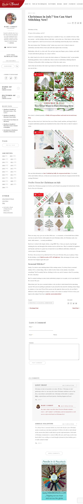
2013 (12, 174)
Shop (65, 4)
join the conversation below (53, 294)
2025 (11, 156)
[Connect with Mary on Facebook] (6, 78)
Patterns (52, 4)
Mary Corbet (47, 405)
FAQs (3, 203)
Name (30, 327)
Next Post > (76, 308)
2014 (3, 174)
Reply (40, 399)
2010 (3, 181)
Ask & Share (5, 201)
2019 (12, 165)
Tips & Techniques (39, 4)
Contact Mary (12, 47)
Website (55, 334)
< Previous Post (33, 308)
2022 (3, 162)
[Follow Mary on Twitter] (11, 78)
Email (30, 334)
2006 (3, 187)
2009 (12, 181)
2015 (12, 171)
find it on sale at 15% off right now (50, 257)
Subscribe (8, 66)
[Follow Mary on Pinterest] (15, 78)
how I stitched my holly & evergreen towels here (57, 173)
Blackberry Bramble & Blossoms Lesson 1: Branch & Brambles (11, 125)
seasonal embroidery (45, 302)
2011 (12, 178)
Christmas (32, 302)
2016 (3, 171)
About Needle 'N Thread (8, 199)
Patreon (72, 4)
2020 (3, 165)
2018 (3, 168)
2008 (3, 184)
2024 (3, 159)
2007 (12, 184)
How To (28, 4)
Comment (31, 342)
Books (59, 4)
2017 (12, 168)
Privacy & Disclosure (8, 212)
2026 (3, 156)
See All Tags (10, 145)
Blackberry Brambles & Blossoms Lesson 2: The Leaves (10, 111)
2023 (12, 159)
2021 (12, 162)
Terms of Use (6, 210)
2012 (3, 178)
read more (11, 42)
